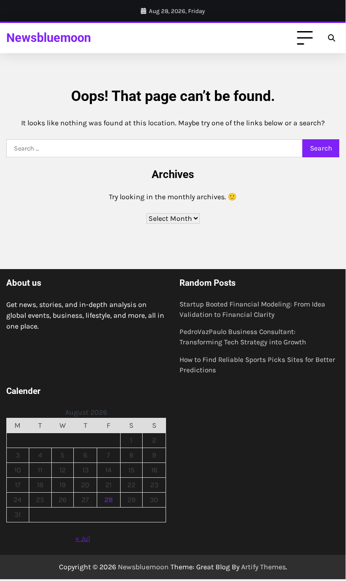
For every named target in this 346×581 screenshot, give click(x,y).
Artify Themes (263, 567)
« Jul (82, 538)
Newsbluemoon (48, 38)
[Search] (331, 38)
